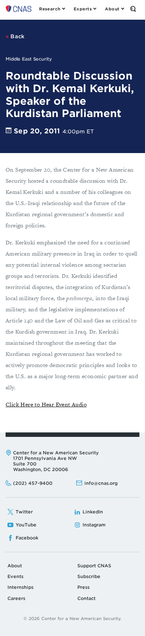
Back (17, 36)
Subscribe (88, 576)
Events (15, 576)
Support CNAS (94, 565)
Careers (16, 598)
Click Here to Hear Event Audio (46, 404)
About (14, 565)
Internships (20, 587)
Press (83, 587)
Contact (86, 598)
